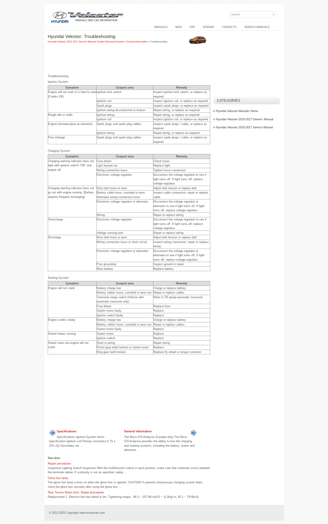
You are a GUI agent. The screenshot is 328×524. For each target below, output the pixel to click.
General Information (137, 41)
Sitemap (208, 27)
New (178, 27)
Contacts (229, 27)
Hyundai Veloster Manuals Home (237, 111)
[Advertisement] (129, 59)
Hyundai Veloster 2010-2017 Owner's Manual (244, 119)
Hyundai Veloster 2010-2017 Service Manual (244, 127)
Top (192, 27)
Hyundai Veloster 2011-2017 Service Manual (71, 41)
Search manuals (257, 27)
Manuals (161, 27)
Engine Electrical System (111, 41)
